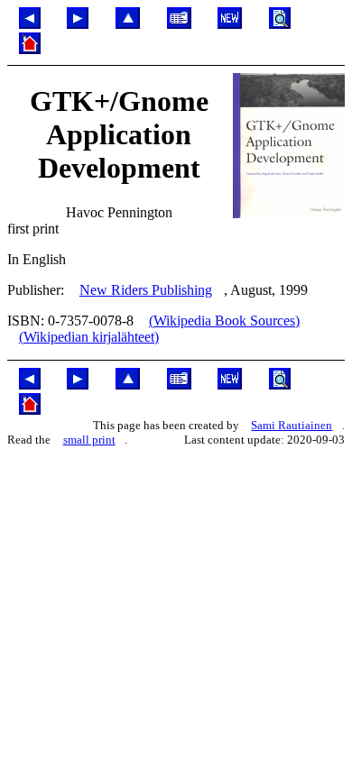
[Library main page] (179, 24)
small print (89, 439)
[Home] (29, 49)
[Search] (279, 24)
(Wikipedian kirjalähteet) (89, 336)
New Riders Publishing (145, 290)
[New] (230, 24)
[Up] (128, 24)
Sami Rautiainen (291, 425)
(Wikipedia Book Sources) (224, 320)
